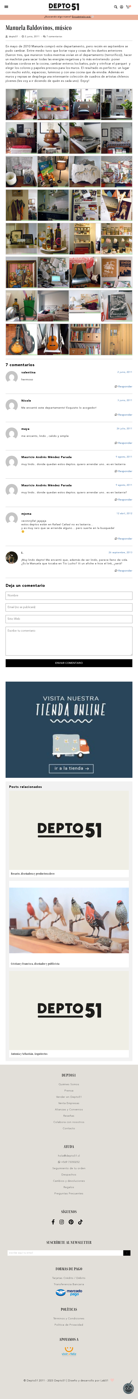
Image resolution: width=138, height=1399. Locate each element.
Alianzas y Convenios (69, 1109)
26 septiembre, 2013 (120, 553)
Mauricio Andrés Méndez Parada (46, 457)
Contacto (69, 1128)
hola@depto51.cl (69, 1156)
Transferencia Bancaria (69, 1284)
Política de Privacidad (69, 1325)
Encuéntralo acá (81, 17)
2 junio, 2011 (125, 372)
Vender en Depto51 (69, 1097)
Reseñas (68, 1116)
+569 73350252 (70, 1162)
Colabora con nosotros (68, 1122)
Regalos (69, 1187)
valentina (28, 372)
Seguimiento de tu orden (69, 1168)
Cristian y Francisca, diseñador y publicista (35, 964)
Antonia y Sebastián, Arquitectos (29, 1054)
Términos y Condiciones (68, 1318)
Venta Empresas (68, 1103)
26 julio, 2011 (124, 429)
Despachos (68, 1174)
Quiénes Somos (69, 1084)
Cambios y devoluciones (69, 1181)
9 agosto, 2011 (124, 457)
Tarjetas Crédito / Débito (69, 1278)
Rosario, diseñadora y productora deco (33, 873)
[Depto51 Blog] (64, 7)
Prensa (69, 1090)
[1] (128, 7)
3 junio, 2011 (125, 400)
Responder (125, 386)
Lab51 (104, 1380)
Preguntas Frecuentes (68, 1193)
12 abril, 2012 (124, 514)
